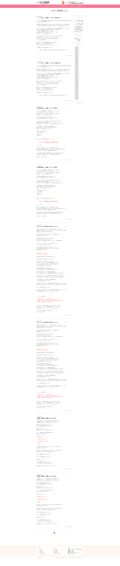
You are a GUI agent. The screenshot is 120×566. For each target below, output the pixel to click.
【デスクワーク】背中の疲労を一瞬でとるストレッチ (47, 226)
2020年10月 (77, 55)
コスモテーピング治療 (57, 553)
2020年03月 (77, 62)
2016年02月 (77, 96)
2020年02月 (77, 63)
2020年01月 (77, 64)
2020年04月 (77, 61)
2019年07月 (77, 70)
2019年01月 (77, 76)
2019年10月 (77, 67)
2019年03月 (77, 74)
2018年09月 (77, 80)
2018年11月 (76, 78)
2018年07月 (77, 82)
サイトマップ (40, 557)
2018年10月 (77, 79)
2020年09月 (77, 56)
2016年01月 (77, 97)
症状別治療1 (56, 549)
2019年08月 (77, 69)
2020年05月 (77, 60)
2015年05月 (77, 99)
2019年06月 (77, 71)
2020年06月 (77, 59)
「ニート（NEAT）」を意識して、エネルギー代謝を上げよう (49, 17)
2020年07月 (77, 58)
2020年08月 (77, 57)
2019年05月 (77, 72)
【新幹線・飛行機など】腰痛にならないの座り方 (46, 418)
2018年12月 (77, 77)
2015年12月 (77, 98)
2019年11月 (76, 66)
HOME (40, 6)
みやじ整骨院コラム (42, 553)
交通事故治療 (79, 6)
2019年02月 (77, 75)
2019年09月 (77, 68)
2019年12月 (77, 65)
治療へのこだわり (42, 552)
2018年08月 (77, 81)
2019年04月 (77, 73)
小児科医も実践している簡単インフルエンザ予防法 (47, 108)
